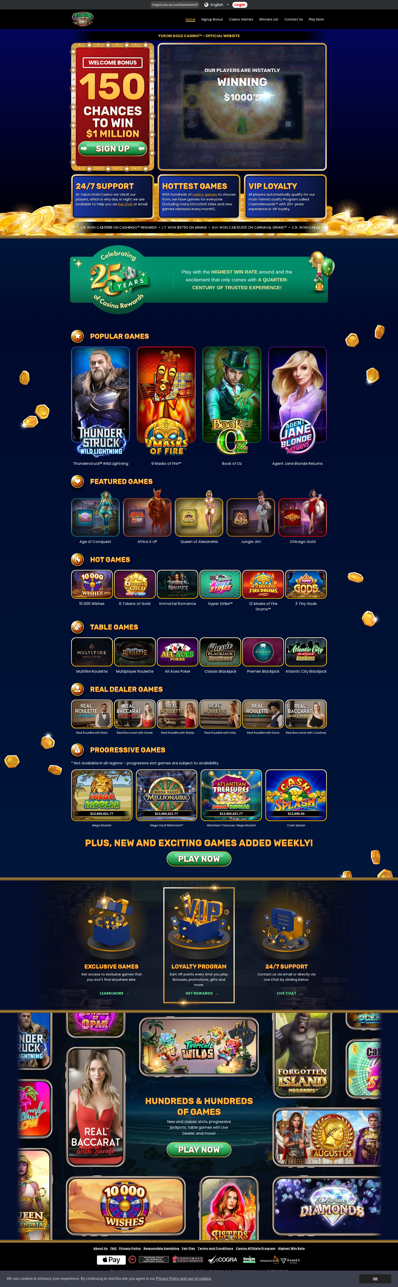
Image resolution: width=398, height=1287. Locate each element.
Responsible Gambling (161, 1248)
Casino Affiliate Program (255, 1248)
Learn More (111, 993)
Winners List (268, 19)
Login (239, 4)
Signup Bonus (212, 19)
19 (131, 1259)
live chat (125, 204)
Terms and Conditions (215, 1248)
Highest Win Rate (291, 1248)
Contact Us (293, 19)
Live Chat (286, 993)
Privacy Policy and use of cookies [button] (183, 1279)
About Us (101, 1248)
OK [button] (375, 1279)
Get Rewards (199, 993)
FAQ (113, 1248)
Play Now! (316, 19)
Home (190, 19)
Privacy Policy (130, 1248)
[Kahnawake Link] (188, 1259)
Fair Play (188, 1248)
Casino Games (241, 19)
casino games (205, 194)
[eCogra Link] (223, 1259)
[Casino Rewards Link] (249, 1259)
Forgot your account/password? (175, 5)
